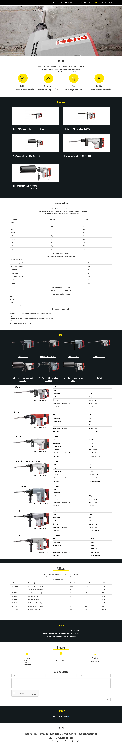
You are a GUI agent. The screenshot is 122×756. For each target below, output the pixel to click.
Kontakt (97, 2)
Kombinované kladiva (48, 356)
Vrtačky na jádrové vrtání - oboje (74, 379)
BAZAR (110, 2)
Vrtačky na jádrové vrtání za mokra (48, 379)
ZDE (68, 716)
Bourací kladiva (99, 356)
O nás (53, 2)
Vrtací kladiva (23, 356)
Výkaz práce (59, 209)
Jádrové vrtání (68, 2)
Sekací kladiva (73, 356)
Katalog (104, 2)
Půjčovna (83, 2)
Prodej (76, 2)
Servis (90, 2)
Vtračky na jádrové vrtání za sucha (23, 379)
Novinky (60, 2)
